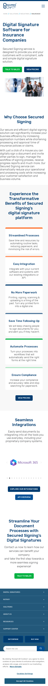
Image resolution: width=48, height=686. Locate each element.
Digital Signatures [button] (11, 592)
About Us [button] (7, 614)
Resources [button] (8, 622)
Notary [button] (6, 599)
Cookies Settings (25, 674)
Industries (24, 14)
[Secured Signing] (10, 6)
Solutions (14, 14)
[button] (7, 462)
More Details (16, 667)
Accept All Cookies (24, 681)
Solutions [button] (7, 607)
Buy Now (35, 639)
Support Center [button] (10, 629)
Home (5, 14)
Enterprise (13, 639)
